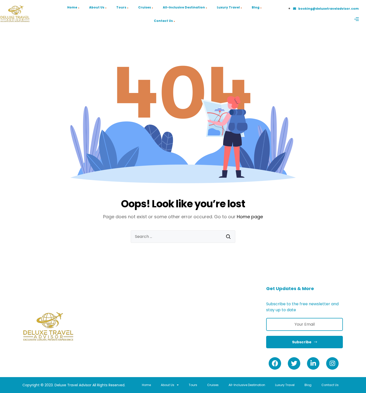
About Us (96, 7)
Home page (250, 217)
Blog (255, 7)
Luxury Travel (228, 7)
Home (72, 7)
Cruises (144, 7)
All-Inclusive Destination (184, 7)
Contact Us (163, 21)
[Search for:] (183, 236)
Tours (121, 7)
